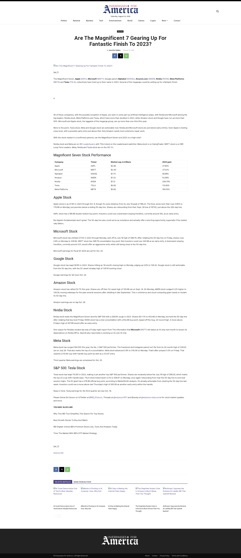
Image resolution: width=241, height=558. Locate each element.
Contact (154, 556)
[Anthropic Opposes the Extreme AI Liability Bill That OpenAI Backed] (175, 495)
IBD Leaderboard (87, 144)
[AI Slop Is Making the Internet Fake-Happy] (120, 495)
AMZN (151, 79)
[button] (217, 11)
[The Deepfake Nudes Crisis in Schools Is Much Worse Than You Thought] (148, 495)
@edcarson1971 (120, 397)
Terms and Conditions (180, 556)
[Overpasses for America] (120, 9)
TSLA (72, 82)
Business (120, 31)
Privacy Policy (164, 556)
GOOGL (131, 79)
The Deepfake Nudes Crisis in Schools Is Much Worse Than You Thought (148, 508)
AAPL (83, 79)
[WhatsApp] (126, 55)
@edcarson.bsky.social (151, 397)
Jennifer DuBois (114, 50)
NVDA (165, 79)
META (56, 82)
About (147, 556)
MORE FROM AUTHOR (82, 482)
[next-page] (59, 516)
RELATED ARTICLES (63, 482)
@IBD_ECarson (95, 397)
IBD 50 (110, 147)
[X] (120, 55)
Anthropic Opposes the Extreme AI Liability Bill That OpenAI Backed (174, 508)
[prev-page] (55, 516)
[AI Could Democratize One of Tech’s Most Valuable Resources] (65, 495)
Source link (58, 453)
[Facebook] (114, 55)
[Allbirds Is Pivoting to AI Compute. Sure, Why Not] (93, 495)
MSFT (100, 79)
